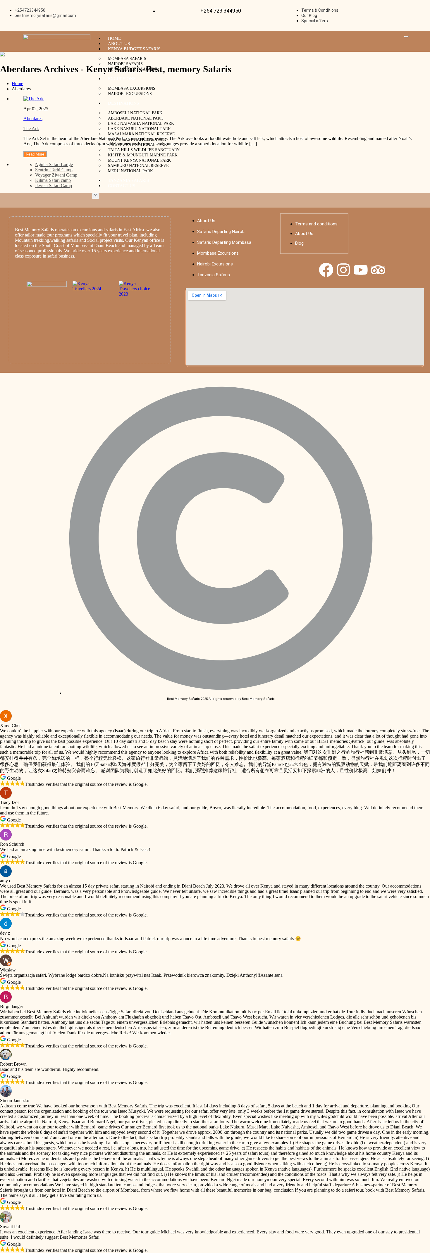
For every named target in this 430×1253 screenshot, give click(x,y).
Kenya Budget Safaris (134, 48)
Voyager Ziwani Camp (56, 174)
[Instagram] (343, 270)
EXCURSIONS (121, 78)
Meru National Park (130, 171)
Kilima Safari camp (53, 180)
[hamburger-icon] (406, 36)
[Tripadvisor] (378, 270)
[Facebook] (326, 270)
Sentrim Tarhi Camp (54, 169)
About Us (119, 43)
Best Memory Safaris (34, 229)
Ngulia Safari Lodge (54, 164)
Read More (35, 154)
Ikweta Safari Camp (53, 185)
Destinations (123, 103)
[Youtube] (360, 270)
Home (114, 38)
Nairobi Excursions (130, 94)
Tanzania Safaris (128, 180)
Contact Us (121, 185)
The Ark (31, 128)
